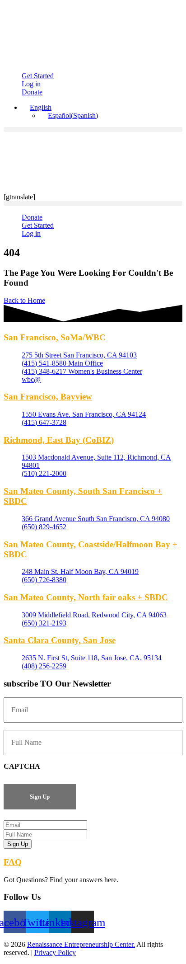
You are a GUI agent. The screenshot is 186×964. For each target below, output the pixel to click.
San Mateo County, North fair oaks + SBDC (86, 597)
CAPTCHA (22, 766)
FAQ (13, 862)
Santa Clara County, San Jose (60, 640)
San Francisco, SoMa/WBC (55, 337)
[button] (93, 129)
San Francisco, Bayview (48, 396)
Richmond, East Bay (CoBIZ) (59, 440)
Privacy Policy (55, 952)
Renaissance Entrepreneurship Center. (81, 944)
